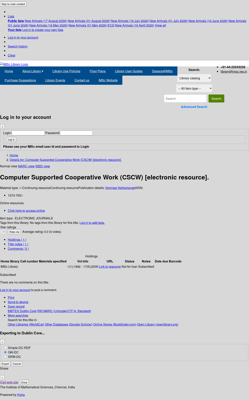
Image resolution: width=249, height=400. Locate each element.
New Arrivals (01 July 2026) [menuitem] (169, 21)
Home (9, 71)
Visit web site (9, 382)
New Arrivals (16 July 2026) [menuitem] (130, 21)
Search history (18, 46)
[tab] (18, 244)
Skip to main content (13, 4)
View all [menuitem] (160, 25)
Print (11, 297)
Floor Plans (98, 71)
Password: (52, 133)
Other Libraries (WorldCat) (26, 324)
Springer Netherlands (120, 187)
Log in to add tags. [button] (92, 222)
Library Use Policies (66, 71)
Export (5, 364)
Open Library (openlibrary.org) (157, 324)
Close (24, 382)
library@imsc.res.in (234, 71)
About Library (32, 71)
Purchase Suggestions (20, 80)
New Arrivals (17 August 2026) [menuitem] (46, 21)
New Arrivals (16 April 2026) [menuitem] (134, 25)
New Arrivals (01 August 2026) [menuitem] (89, 21)
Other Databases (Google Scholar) (68, 324)
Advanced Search (194, 106)
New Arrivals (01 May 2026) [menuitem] (87, 25)
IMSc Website (108, 80)
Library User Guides (129, 71)
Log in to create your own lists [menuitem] (42, 29)
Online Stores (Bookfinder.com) (114, 324)
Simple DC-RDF (19, 347)
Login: (7, 133)
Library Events (55, 80)
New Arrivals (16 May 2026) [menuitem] (48, 25)
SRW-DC (14, 356)
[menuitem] (16, 21)
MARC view (26, 166)
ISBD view (42, 166)
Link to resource (110, 266)
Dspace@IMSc (162, 71)
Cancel (17, 364)
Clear (11, 55)
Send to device (18, 302)
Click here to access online (26, 210)
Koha (21, 394)
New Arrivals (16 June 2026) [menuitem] (208, 21)
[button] (11, 16)
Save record (16, 306)
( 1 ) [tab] (17, 239)
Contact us (82, 80)
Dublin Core (28, 311)
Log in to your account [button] (15, 290)
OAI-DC (13, 352)
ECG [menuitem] (111, 25)
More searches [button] (18, 315)
